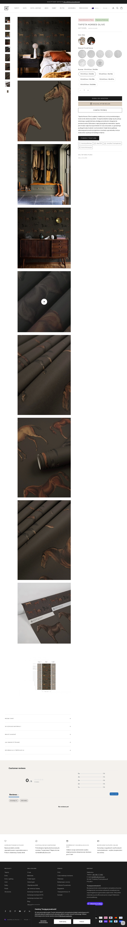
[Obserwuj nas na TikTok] (25, 911)
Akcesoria (72, 8)
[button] (91, 773)
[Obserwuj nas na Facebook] (5, 911)
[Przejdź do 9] (7, 84)
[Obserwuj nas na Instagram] (10, 911)
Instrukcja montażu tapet (35, 892)
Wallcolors (82, 158)
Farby (54, 8)
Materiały (30, 875)
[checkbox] (24, 800)
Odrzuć (81, 921)
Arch (46, 8)
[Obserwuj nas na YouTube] (20, 911)
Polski (105, 8)
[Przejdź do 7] (7, 67)
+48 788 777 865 (97, 875)
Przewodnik (83, 8)
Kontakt (59, 895)
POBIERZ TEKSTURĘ (89, 138)
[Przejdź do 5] (7, 49)
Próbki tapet (31, 879)
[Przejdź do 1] (7, 20)
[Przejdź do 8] (7, 76)
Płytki (62, 8)
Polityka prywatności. (65, 916)
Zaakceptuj (62, 921)
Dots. (25, 8)
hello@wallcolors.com (98, 877)
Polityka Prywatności (64, 885)
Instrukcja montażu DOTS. (35, 895)
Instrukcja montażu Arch (34, 898)
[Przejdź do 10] (7, 91)
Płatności (60, 879)
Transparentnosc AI (63, 892)
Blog (28, 901)
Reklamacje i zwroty (63, 882)
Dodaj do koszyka (100, 98)
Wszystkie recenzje (33, 905)
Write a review (114, 794)
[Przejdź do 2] (7, 27)
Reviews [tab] (13, 795)
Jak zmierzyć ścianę (33, 888)
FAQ (58, 872)
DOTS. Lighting (35, 8)
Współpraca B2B (32, 885)
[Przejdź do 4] (7, 42)
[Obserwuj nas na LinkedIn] (29, 911)
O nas (29, 872)
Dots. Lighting (8, 879)
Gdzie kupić (31, 882)
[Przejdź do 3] (7, 35)
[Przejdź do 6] (7, 57)
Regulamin (60, 888)
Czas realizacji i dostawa (65, 875)
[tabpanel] (63, 813)
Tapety (16, 8)
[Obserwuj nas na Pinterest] (15, 911)
